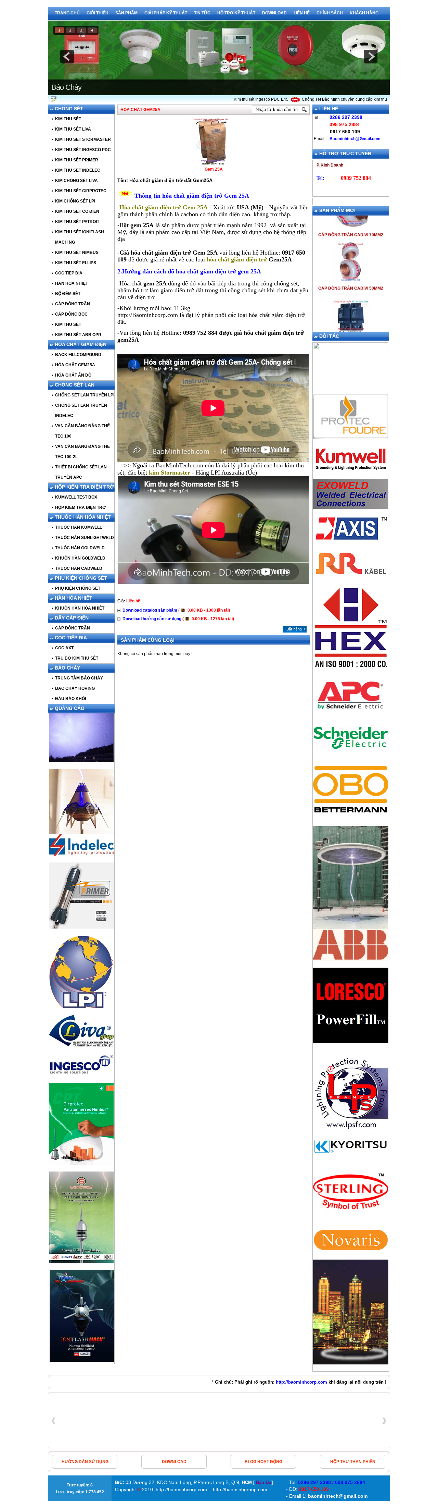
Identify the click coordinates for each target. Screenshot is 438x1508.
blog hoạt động (263, 1461)
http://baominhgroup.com (240, 1489)
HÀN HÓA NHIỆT (73, 598)
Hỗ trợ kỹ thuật (236, 13)
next (370, 56)
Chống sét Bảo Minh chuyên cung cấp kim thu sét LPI (330, 99)
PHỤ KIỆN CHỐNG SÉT (81, 578)
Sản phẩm (126, 13)
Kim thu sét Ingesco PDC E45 (240, 99)
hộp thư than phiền (352, 1461)
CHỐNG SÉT (69, 108)
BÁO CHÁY (67, 668)
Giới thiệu (97, 13)
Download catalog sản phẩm (176, 610)
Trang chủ (67, 13)
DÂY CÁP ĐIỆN (72, 618)
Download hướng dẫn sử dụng (178, 618)
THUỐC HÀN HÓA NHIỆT (83, 517)
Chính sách (330, 13)
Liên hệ (302, 13)
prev (67, 56)
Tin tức (202, 13)
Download (274, 13)
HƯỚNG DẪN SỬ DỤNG (85, 1461)
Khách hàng (364, 13)
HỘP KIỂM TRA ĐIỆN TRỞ (84, 487)
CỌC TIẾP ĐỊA (71, 637)
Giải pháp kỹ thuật (165, 13)
